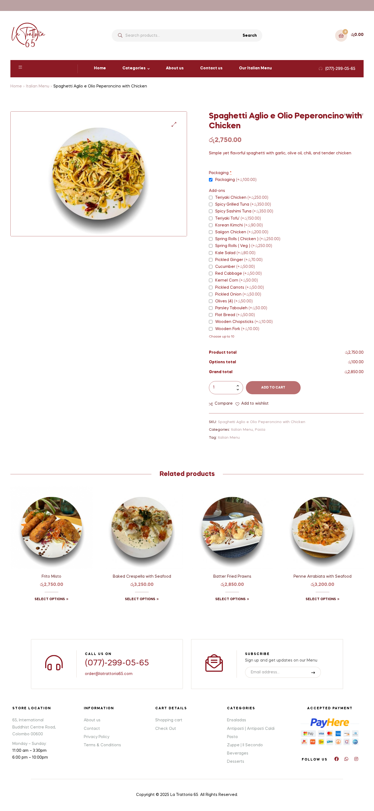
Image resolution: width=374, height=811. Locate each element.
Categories (134, 68)
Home (100, 68)
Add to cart (273, 387)
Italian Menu (37, 86)
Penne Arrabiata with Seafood (323, 577)
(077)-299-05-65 (117, 663)
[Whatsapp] (346, 759)
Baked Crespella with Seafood (142, 577)
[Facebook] (336, 759)
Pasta (260, 430)
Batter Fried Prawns (232, 577)
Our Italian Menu (255, 68)
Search (250, 36)
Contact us (211, 68)
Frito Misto (51, 577)
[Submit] (313, 672)
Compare (224, 403)
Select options (49, 599)
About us (175, 68)
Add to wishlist (255, 403)
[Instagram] (356, 759)
